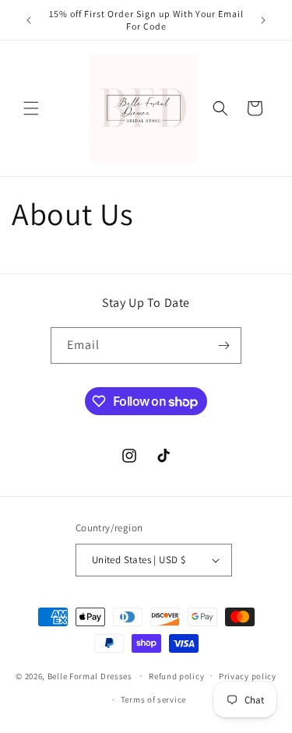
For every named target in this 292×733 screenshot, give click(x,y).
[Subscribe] (223, 345)
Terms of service (153, 699)
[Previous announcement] (29, 20)
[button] (31, 108)
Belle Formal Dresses (89, 675)
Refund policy (176, 676)
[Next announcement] (263, 20)
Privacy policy (247, 676)
